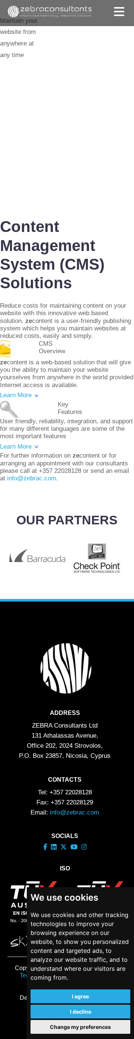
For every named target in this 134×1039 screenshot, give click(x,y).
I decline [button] (80, 1011)
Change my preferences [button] (80, 1027)
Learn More (17, 395)
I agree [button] (80, 996)
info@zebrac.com (31, 478)
